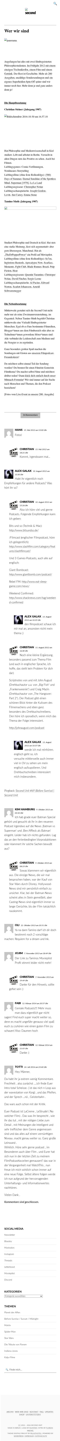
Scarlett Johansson (22, 286)
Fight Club (20, 266)
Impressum (29, 1436)
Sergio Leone (34, 278)
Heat (15, 270)
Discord (8, 1280)
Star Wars (9, 1338)
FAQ (42, 1412)
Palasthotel (35, 1433)
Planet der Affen (12, 1312)
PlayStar (33, 1428)
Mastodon (9, 1248)
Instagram (9, 1254)
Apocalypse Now (34, 262)
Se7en (48, 258)
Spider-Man (10, 1332)
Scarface (48, 262)
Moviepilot (9, 1273)
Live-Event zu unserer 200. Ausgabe (34, 394)
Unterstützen (33, 1415)
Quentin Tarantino (34, 274)
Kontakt (34, 1412)
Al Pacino (35, 282)
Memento (9, 266)
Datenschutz (41, 1436)
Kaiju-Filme (9, 1357)
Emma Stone (30, 194)
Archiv (10, 1412)
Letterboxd (9, 1267)
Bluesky (8, 1241)
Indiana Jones (11, 1351)
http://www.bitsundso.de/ (24, 530)
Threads (8, 1261)
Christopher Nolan (33, 186)
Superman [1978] (20, 182)
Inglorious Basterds (14, 262)
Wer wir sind (21, 1412)
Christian (27, 449)
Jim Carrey (17, 194)
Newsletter (9, 1235)
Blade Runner (34, 266)
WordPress (18, 1436)
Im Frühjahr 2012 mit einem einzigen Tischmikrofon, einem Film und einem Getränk (29, 69)
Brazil (46, 266)
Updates (49, 1412)
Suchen (56, 3)
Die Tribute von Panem (15, 1345)
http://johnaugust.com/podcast (26, 728)
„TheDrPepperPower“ (15, 254)
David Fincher (19, 278)
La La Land (36, 182)
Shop (21, 1415)
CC (19, 1425)
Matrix (7, 1325)
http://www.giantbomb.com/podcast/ (30, 574)
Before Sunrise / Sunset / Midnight (21, 1319)
